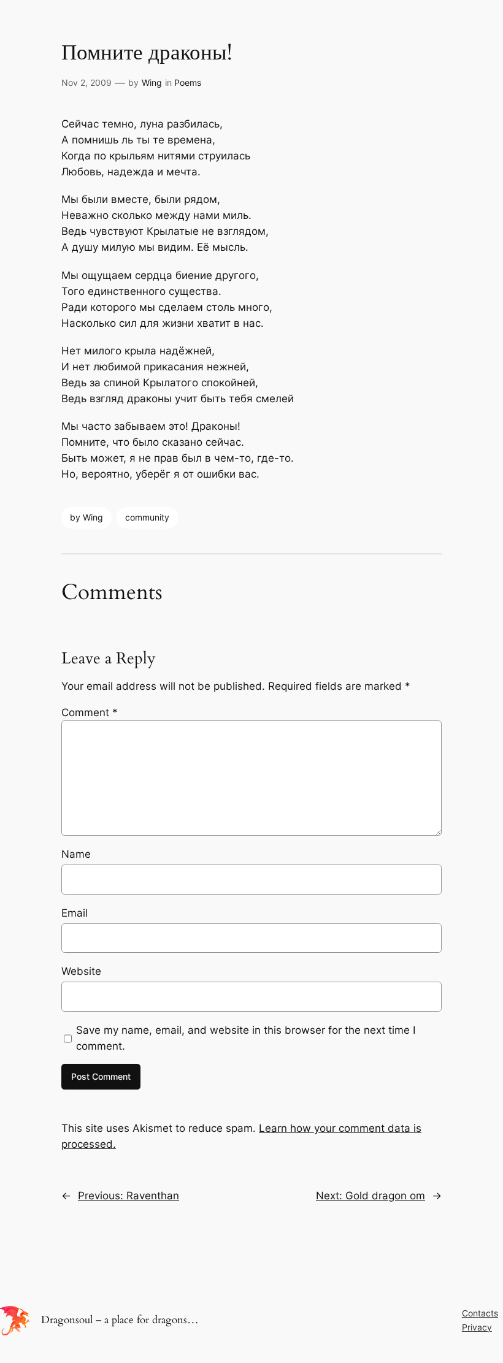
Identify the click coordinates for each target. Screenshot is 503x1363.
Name (76, 854)
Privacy (477, 1327)
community (147, 517)
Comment (89, 712)
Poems (187, 82)
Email (74, 913)
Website (81, 971)
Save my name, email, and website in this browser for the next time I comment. (245, 1038)
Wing (152, 82)
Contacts (480, 1313)
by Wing (86, 517)
